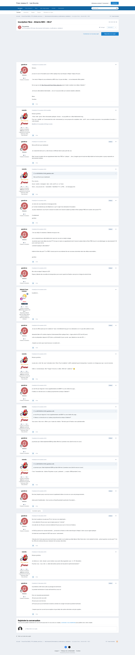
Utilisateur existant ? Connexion (100, 3)
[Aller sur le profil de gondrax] (19, 27)
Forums (19, 12)
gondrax (26, 26)
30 (27, 306)
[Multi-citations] (33, 104)
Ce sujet (111, 8)
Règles (33, 12)
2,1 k (23, 306)
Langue (57, 650)
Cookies (78, 650)
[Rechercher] (117, 8)
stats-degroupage (44, 8)
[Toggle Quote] (34, 173)
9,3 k (23, 127)
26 (25, 78)
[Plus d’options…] (115, 65)
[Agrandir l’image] (74, 368)
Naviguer (20, 8)
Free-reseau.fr (28, 8)
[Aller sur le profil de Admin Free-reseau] (24, 296)
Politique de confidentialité (68, 650)
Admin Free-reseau (24, 290)
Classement (61, 8)
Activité (53, 8)
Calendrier (26, 12)
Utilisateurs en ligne (48, 12)
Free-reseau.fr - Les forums (27, 3)
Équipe (39, 12)
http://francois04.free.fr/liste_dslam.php (52, 85)
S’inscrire (114, 3)
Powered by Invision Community (67, 652)
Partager (102, 27)
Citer (37, 104)
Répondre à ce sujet (109, 34)
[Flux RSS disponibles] (117, 641)
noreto (24, 110)
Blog (36, 8)
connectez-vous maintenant (68, 622)
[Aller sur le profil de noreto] (24, 115)
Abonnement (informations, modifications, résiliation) (49, 28)
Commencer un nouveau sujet (91, 34)
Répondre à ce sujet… (32, 628)
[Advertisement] (67, 50)
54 (27, 127)
